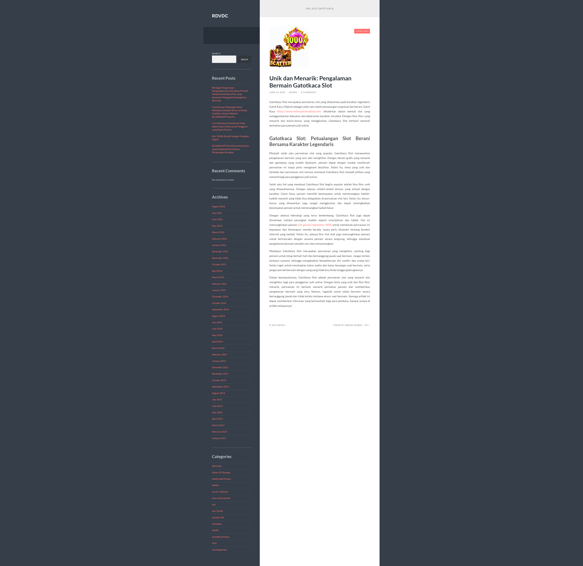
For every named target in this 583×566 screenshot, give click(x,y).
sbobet (215, 485)
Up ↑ (367, 325)
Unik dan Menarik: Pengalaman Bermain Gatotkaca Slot (310, 81)
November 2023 (220, 373)
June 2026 (217, 219)
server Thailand (220, 491)
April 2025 (217, 271)
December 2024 (220, 296)
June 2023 (217, 406)
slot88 (215, 530)
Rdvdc (220, 16)
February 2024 (219, 354)
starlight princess (220, 536)
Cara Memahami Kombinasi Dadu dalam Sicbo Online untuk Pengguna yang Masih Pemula (229, 126)
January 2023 (219, 438)
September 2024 (220, 309)
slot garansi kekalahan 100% (315, 224)
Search (216, 53)
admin (293, 92)
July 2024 (217, 322)
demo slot (217, 466)
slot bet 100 (218, 517)
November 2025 (220, 258)
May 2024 (217, 335)
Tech (214, 543)
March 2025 (218, 277)
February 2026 (219, 238)
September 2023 (220, 386)
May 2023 (217, 412)
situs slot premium (221, 498)
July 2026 (217, 213)
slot (214, 504)
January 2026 (219, 245)
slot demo (217, 523)
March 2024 (218, 348)
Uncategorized (219, 549)
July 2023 (217, 399)
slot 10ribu (217, 511)
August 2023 (218, 393)
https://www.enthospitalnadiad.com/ (299, 111)
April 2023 (217, 418)
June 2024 (217, 328)
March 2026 (218, 232)
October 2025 (219, 264)
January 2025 (219, 290)
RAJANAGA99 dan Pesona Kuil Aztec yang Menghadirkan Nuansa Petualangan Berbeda (230, 149)
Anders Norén (353, 325)
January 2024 (219, 361)
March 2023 (218, 425)
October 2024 (219, 303)
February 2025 (219, 283)
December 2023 (220, 367)
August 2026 (218, 206)
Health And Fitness (221, 478)
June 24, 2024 (277, 92)
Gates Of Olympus (221, 472)
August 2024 (218, 316)
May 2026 (217, 225)
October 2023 (219, 380)
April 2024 (217, 341)
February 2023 (219, 431)
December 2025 (220, 251)
